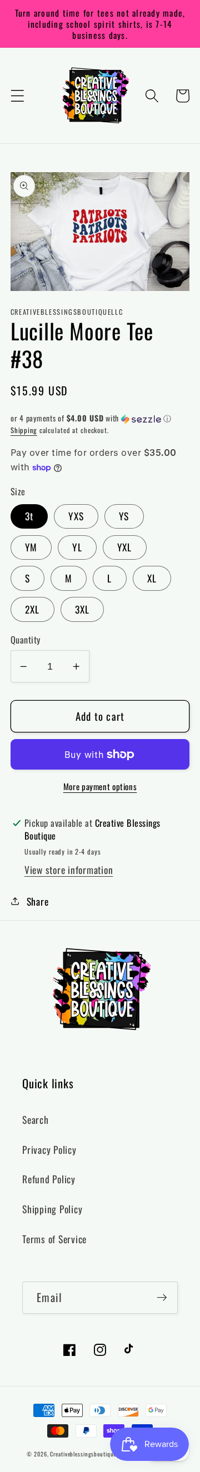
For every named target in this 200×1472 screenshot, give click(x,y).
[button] (17, 96)
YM (31, 547)
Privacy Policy (49, 1149)
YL (77, 547)
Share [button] (38, 901)
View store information (68, 869)
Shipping (24, 430)
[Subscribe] (162, 1298)
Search (35, 1119)
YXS (76, 516)
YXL (124, 547)
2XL (32, 609)
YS (124, 516)
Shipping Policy (52, 1209)
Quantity (26, 640)
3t (29, 516)
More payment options (100, 786)
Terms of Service (54, 1239)
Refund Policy (49, 1179)
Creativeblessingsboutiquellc (86, 1454)
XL (152, 578)
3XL (82, 609)
